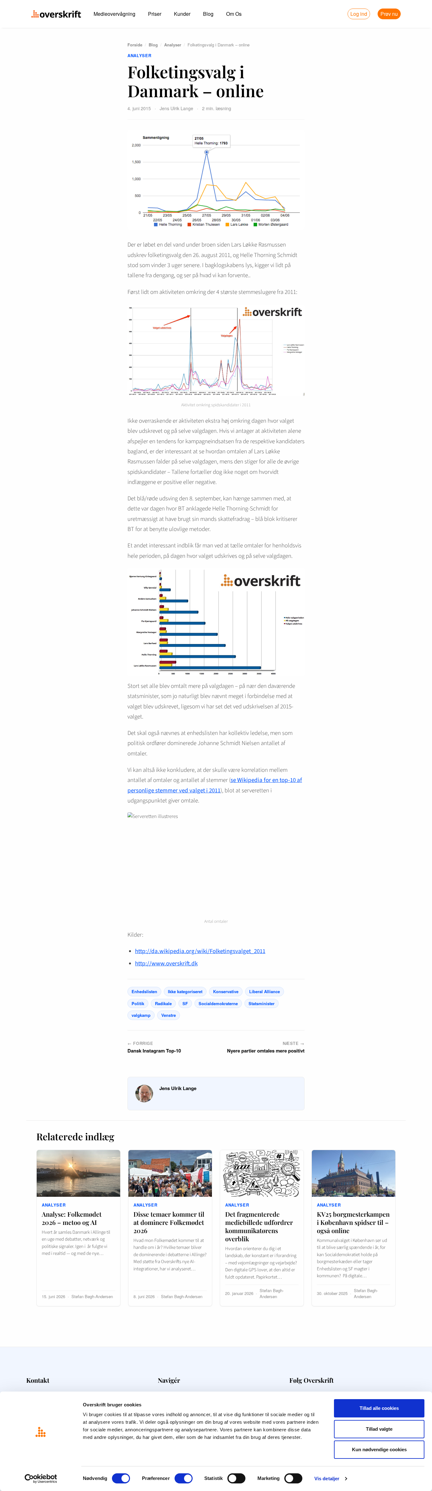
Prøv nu (389, 13)
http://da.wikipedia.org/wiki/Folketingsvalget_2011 (200, 951)
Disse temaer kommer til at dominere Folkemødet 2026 (168, 1222)
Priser (154, 13)
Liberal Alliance (264, 991)
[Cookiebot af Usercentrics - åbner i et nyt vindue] (41, 1478)
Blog (208, 13)
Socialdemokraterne (218, 1003)
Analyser (172, 45)
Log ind (358, 13)
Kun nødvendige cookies (379, 1449)
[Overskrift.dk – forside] (56, 14)
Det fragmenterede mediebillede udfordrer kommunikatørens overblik (259, 1226)
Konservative (225, 991)
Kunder (182, 13)
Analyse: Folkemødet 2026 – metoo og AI (72, 1218)
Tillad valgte (379, 1429)
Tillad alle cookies (379, 1408)
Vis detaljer (326, 1478)
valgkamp (141, 1015)
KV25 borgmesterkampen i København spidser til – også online (353, 1222)
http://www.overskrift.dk (166, 963)
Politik (138, 1003)
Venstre (168, 1015)
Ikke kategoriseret (185, 991)
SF (185, 1003)
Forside (134, 45)
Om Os (234, 13)
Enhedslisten (144, 991)
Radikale (163, 1003)
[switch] (184, 1478)
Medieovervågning (114, 13)
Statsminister (262, 1003)
